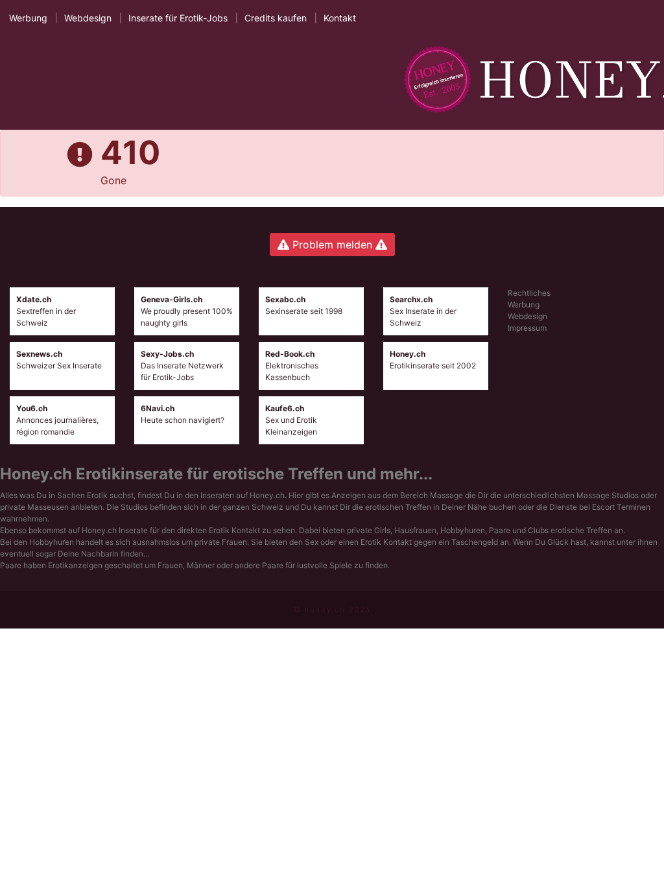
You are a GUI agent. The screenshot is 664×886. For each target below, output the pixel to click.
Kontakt (340, 17)
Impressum (527, 328)
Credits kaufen (275, 17)
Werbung (28, 17)
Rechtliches (529, 293)
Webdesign (88, 17)
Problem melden (332, 244)
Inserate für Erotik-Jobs (178, 17)
